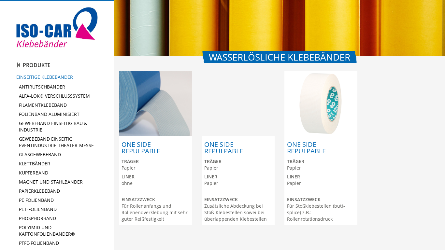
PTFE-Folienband (39, 243)
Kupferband (33, 173)
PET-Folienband (38, 209)
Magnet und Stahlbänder (51, 182)
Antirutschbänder (42, 87)
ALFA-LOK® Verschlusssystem (54, 96)
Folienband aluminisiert (49, 114)
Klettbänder (34, 163)
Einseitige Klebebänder (44, 77)
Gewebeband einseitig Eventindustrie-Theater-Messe (56, 142)
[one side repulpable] (155, 103)
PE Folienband (36, 200)
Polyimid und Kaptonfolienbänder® (47, 230)
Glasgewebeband (40, 154)
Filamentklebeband (43, 105)
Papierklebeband (39, 191)
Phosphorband (37, 218)
